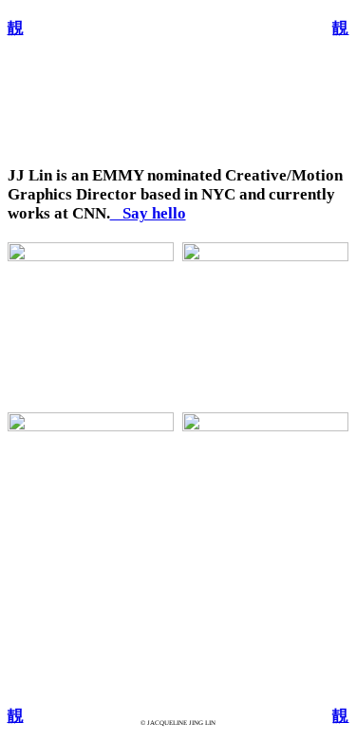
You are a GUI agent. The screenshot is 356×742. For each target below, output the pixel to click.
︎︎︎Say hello (148, 213)
